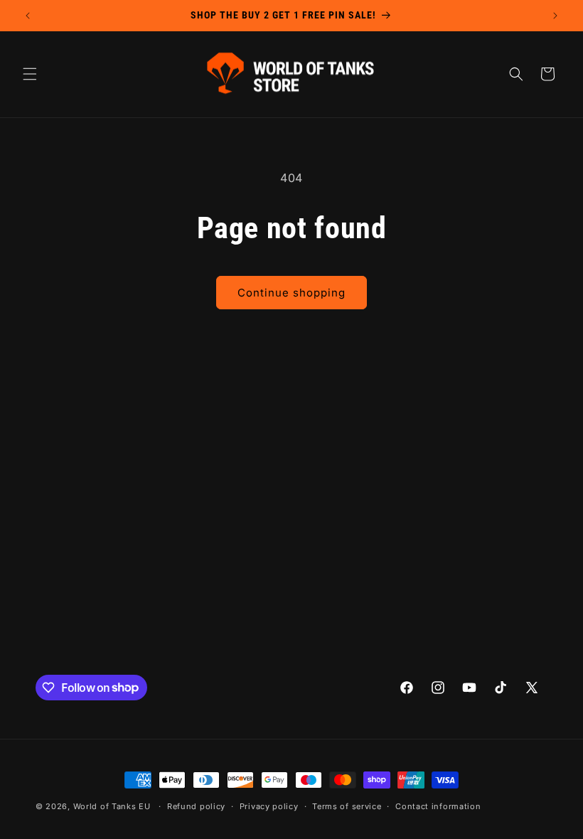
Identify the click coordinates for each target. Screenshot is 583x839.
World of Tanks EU (112, 806)
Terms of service (346, 806)
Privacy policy (269, 806)
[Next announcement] (555, 15)
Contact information (438, 806)
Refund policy (196, 806)
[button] (30, 74)
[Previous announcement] (27, 15)
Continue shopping (291, 292)
